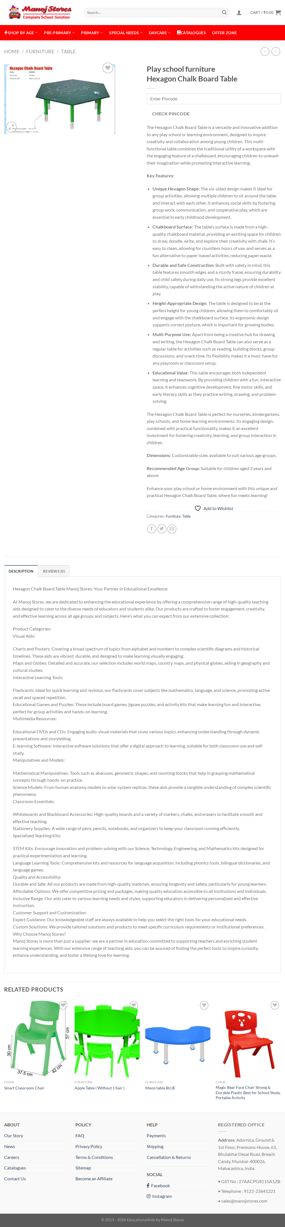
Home (11, 51)
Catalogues (15, 1167)
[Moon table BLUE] (177, 1038)
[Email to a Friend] (171, 528)
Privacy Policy (88, 1146)
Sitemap (83, 1167)
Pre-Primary (57, 32)
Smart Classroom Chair (24, 1088)
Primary (90, 32)
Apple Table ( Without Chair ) (99, 1088)
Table (68, 51)
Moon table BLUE (160, 1088)
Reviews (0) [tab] (54, 571)
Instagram (161, 1196)
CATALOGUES (193, 32)
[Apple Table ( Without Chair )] (107, 1038)
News (9, 1146)
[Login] (239, 12)
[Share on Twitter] (161, 528)
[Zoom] (11, 127)
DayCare (158, 32)
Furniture (40, 51)
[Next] (280, 1055)
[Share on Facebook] (151, 528)
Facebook (159, 1185)
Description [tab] (21, 571)
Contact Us (15, 1178)
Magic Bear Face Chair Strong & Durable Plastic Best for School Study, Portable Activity (248, 1092)
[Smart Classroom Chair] (36, 1038)
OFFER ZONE (224, 32)
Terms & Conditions (94, 1157)
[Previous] (4, 1055)
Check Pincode (171, 113)
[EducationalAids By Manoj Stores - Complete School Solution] (40, 12)
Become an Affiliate (93, 1178)
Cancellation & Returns (169, 1157)
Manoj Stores (172, 1219)
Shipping (155, 1146)
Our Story (13, 1135)
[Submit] (224, 12)
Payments (156, 1135)
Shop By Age (21, 32)
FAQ (79, 1135)
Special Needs (124, 32)
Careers (11, 1157)
